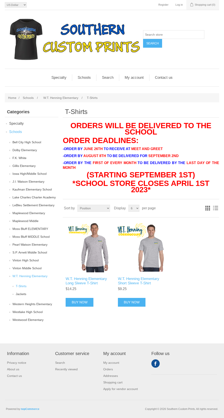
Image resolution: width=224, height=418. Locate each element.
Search (152, 43)
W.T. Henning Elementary (29, 276)
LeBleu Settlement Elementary (33, 205)
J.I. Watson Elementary (28, 181)
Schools (84, 77)
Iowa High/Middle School (29, 173)
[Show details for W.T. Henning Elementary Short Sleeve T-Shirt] (141, 247)
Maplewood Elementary (28, 213)
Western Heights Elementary (32, 304)
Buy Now (80, 302)
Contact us (164, 77)
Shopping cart (112, 382)
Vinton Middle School (27, 268)
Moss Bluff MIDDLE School (31, 236)
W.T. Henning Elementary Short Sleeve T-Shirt (138, 281)
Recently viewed (66, 369)
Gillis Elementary (24, 166)
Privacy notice (16, 362)
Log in (179, 4)
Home (12, 98)
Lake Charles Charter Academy (34, 197)
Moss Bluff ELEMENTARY (30, 229)
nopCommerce (30, 409)
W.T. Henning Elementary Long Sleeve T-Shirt (86, 281)
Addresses (110, 376)
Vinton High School (25, 260)
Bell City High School (26, 142)
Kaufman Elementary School (32, 189)
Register (163, 4)
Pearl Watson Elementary (29, 244)
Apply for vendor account (120, 389)
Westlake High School (27, 312)
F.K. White (19, 158)
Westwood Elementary (28, 320)
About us (13, 369)
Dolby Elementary (24, 150)
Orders (108, 369)
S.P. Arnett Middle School (29, 252)
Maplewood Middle (25, 221)
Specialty (58, 77)
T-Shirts (21, 286)
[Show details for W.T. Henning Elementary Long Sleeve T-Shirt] (88, 247)
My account (134, 77)
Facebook (155, 363)
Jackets (21, 294)
